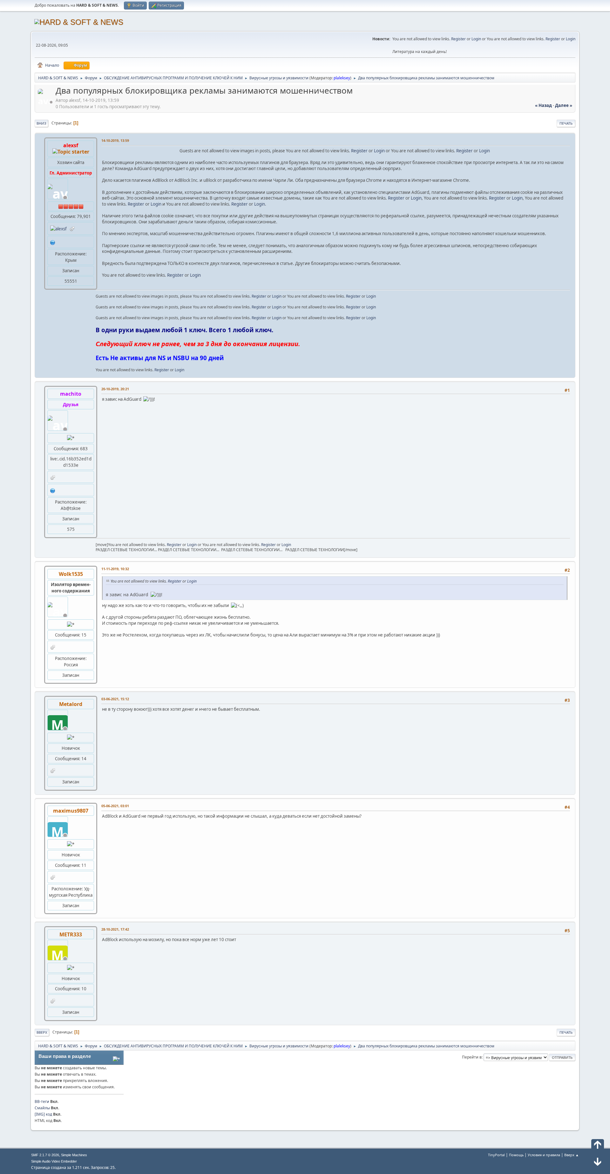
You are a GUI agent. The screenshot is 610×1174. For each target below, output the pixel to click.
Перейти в (472, 1057)
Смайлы (42, 1108)
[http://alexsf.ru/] (52, 242)
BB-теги (42, 1101)
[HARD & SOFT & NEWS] (52, 490)
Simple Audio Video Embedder (54, 1161)
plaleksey (342, 78)
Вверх (42, 1032)
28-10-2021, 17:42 (115, 929)
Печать (566, 123)
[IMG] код (43, 1114)
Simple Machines (74, 1155)
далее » (563, 105)
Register (458, 39)
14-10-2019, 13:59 (115, 140)
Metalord (70, 704)
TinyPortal (496, 1154)
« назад (543, 105)
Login (476, 39)
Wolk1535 (71, 574)
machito (70, 393)
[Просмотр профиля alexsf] (46, 102)
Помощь (516, 1154)
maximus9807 (70, 810)
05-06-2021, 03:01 (115, 805)
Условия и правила (544, 1154)
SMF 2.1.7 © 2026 (45, 1155)
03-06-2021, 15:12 (115, 698)
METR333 (70, 934)
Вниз (41, 123)
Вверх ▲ (571, 1154)
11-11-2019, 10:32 (115, 568)
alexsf (70, 145)
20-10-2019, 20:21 (115, 388)
